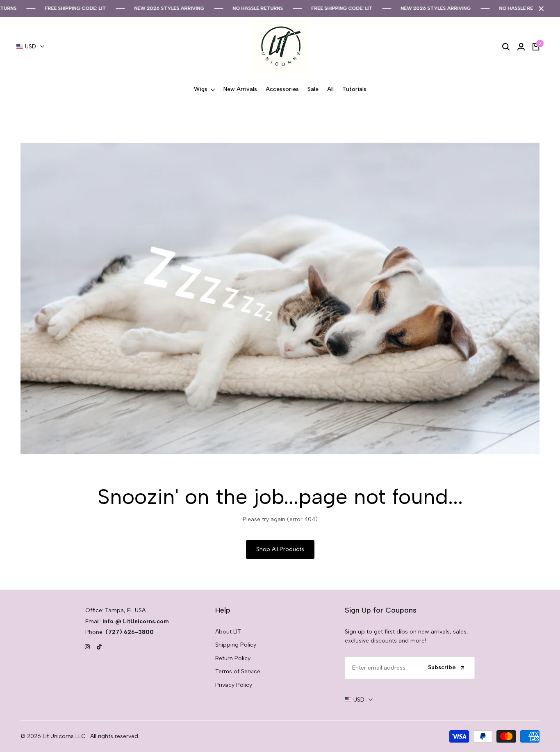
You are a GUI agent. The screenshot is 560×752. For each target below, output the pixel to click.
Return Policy (232, 658)
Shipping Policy (235, 644)
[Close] (539, 9)
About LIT (228, 631)
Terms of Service (237, 671)
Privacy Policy (233, 684)
